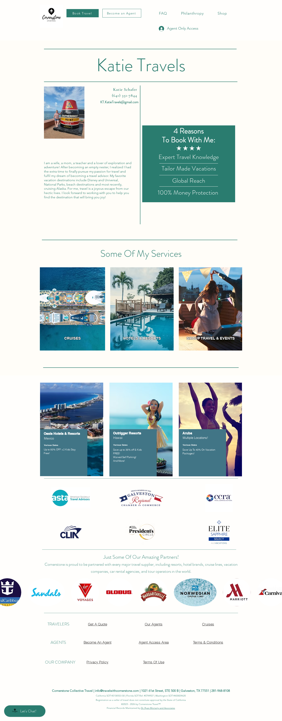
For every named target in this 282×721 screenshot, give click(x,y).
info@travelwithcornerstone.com (117, 691)
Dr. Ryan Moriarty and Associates (158, 708)
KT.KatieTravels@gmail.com (119, 101)
